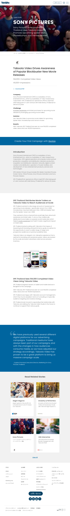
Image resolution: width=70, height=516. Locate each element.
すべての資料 (39, 471)
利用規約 (33, 508)
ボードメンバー (24, 484)
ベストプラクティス (41, 476)
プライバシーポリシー (11, 508)
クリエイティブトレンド (42, 484)
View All (35, 457)
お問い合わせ (57, 3)
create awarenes (24, 221)
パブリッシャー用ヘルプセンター (58, 474)
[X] (39, 498)
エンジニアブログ (10, 483)
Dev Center (54, 478)
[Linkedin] (36, 498)
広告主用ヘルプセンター (57, 471)
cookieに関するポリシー (23, 508)
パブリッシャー (9, 474)
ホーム (15, 53)
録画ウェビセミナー (41, 479)
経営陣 (22, 481)
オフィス (23, 476)
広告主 (7, 467)
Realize (52, 141)
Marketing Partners (41, 489)
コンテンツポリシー (56, 480)
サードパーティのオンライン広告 (13, 510)
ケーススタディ (30, 53)
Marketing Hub (9, 480)
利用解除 (38, 508)
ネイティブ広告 (40, 487)
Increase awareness (20, 110)
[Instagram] (33, 498)
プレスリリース (24, 479)
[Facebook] (30, 498)
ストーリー (23, 471)
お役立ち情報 (21, 53)
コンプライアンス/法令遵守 (57, 483)
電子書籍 (38, 481)
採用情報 (23, 474)
